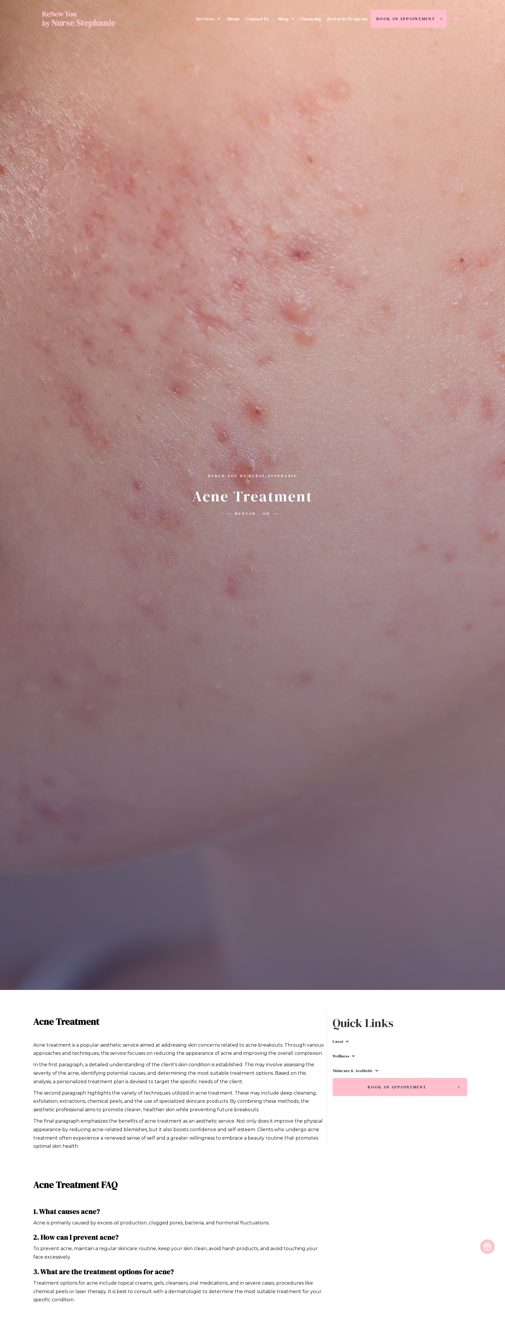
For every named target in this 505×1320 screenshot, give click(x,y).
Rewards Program (347, 18)
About (233, 18)
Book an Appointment (405, 19)
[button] (207, 19)
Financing (310, 18)
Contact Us (257, 18)
